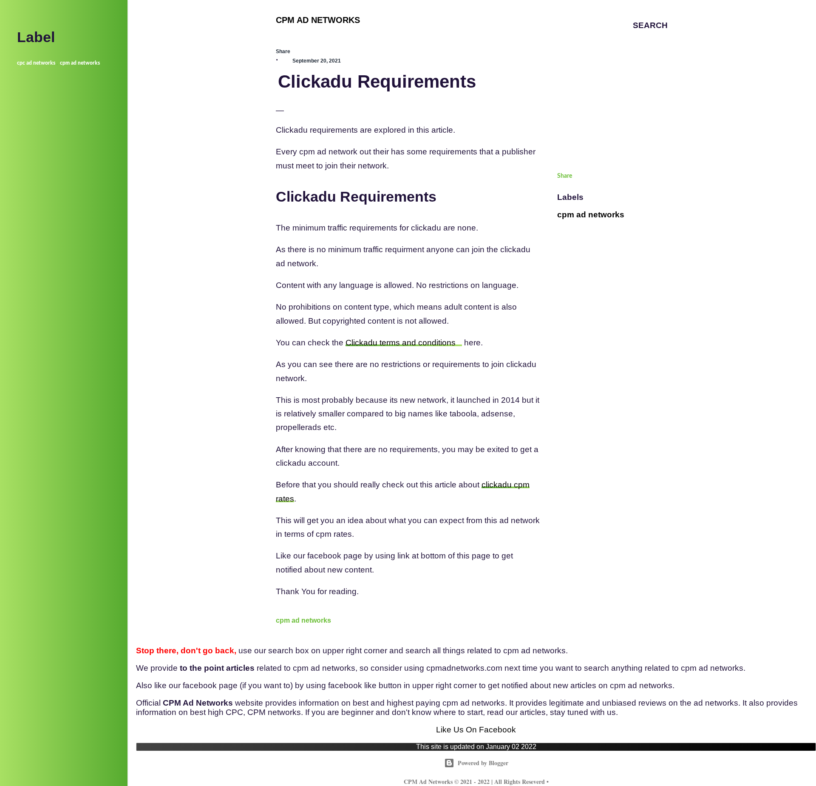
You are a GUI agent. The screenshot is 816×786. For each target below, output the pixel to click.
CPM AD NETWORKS (318, 20)
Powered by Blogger (483, 762)
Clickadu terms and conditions (401, 342)
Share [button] (283, 51)
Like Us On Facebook (476, 729)
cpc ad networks (36, 63)
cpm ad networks (303, 620)
